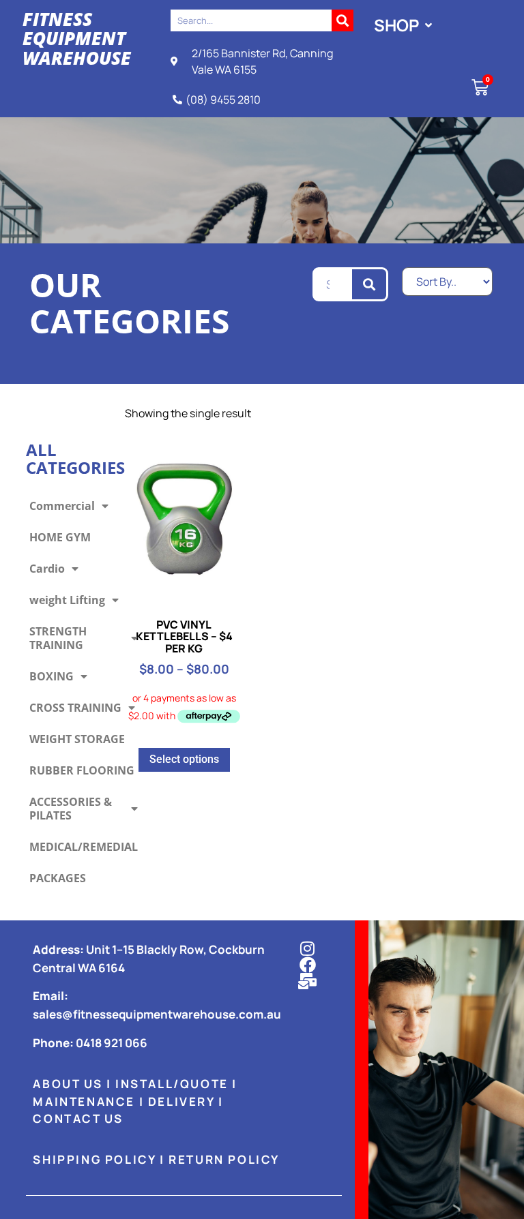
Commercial (62, 505)
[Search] (342, 20)
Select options (184, 759)
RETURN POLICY (224, 1159)
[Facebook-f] (308, 965)
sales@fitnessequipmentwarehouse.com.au (157, 1014)
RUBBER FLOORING (81, 770)
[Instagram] (308, 948)
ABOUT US (67, 1084)
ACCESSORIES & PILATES (70, 808)
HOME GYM (60, 537)
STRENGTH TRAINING (58, 638)
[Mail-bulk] (308, 981)
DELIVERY (181, 1101)
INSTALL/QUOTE (172, 1084)
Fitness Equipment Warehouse (77, 38)
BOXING (51, 676)
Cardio (47, 568)
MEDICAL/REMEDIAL (83, 846)
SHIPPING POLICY (94, 1159)
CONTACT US (78, 1118)
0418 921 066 (111, 1043)
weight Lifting (67, 599)
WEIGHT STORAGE (77, 739)
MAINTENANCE (84, 1101)
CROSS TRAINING (75, 707)
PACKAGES (57, 878)
